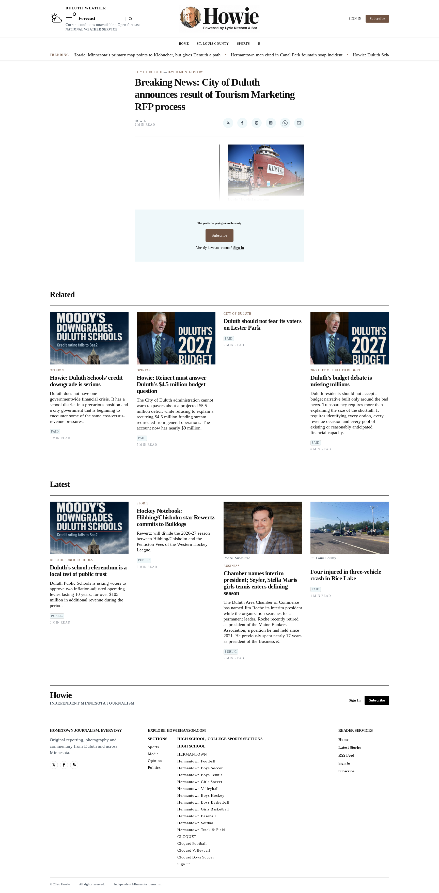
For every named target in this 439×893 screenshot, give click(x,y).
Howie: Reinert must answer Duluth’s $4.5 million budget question (171, 384)
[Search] (129, 19)
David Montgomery (185, 72)
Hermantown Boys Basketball (203, 802)
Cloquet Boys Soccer (195, 857)
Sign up (184, 864)
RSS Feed (346, 755)
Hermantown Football (196, 761)
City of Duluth (149, 72)
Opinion (57, 370)
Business (232, 566)
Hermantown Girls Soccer (199, 781)
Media (153, 754)
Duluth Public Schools (71, 560)
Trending (59, 55)
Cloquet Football (192, 843)
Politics (154, 767)
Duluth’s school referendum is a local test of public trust (88, 570)
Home (184, 43)
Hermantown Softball (195, 823)
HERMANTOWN (192, 754)
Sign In (355, 18)
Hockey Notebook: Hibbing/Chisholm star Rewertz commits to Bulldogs (175, 517)
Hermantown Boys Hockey (200, 795)
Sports (243, 43)
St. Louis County (213, 43)
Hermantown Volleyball (198, 788)
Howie (140, 121)
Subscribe (377, 19)
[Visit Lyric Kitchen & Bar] (219, 19)
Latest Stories (349, 747)
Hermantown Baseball (196, 816)
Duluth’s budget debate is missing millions (341, 381)
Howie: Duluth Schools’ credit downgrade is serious (86, 381)
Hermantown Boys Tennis (199, 775)
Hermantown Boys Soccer (200, 768)
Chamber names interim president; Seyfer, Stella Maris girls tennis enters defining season (260, 583)
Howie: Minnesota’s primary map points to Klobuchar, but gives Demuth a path (127, 54)
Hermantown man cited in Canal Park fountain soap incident (267, 54)
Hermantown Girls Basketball (203, 809)
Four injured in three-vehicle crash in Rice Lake (345, 575)
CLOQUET (186, 836)
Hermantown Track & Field (201, 829)
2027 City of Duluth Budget (335, 370)
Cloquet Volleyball (193, 850)
